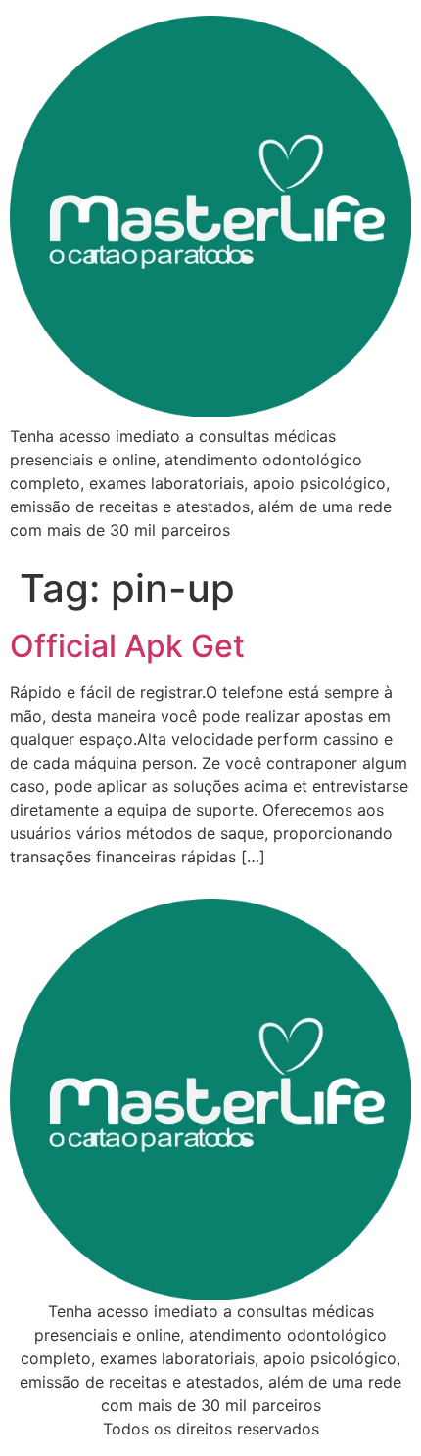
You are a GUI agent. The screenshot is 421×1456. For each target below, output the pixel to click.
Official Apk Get (127, 646)
